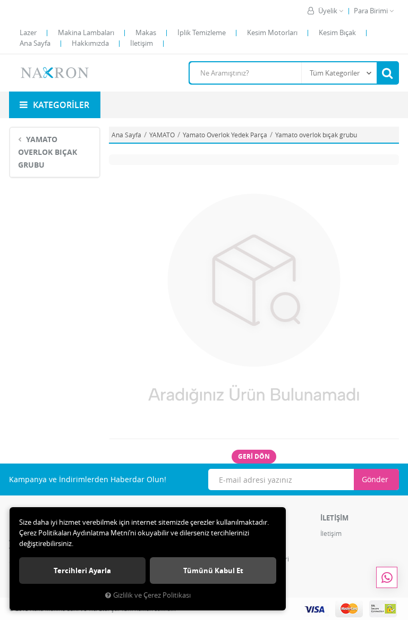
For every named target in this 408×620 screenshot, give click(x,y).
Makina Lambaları (86, 32)
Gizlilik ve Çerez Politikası (152, 595)
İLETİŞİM (334, 518)
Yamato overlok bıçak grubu (47, 152)
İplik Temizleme (201, 32)
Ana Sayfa (35, 43)
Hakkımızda (90, 43)
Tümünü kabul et (213, 570)
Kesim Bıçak (337, 32)
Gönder (375, 479)
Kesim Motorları (272, 32)
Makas (145, 32)
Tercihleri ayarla (82, 570)
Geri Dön (254, 456)
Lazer (28, 32)
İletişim (141, 43)
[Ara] (387, 73)
